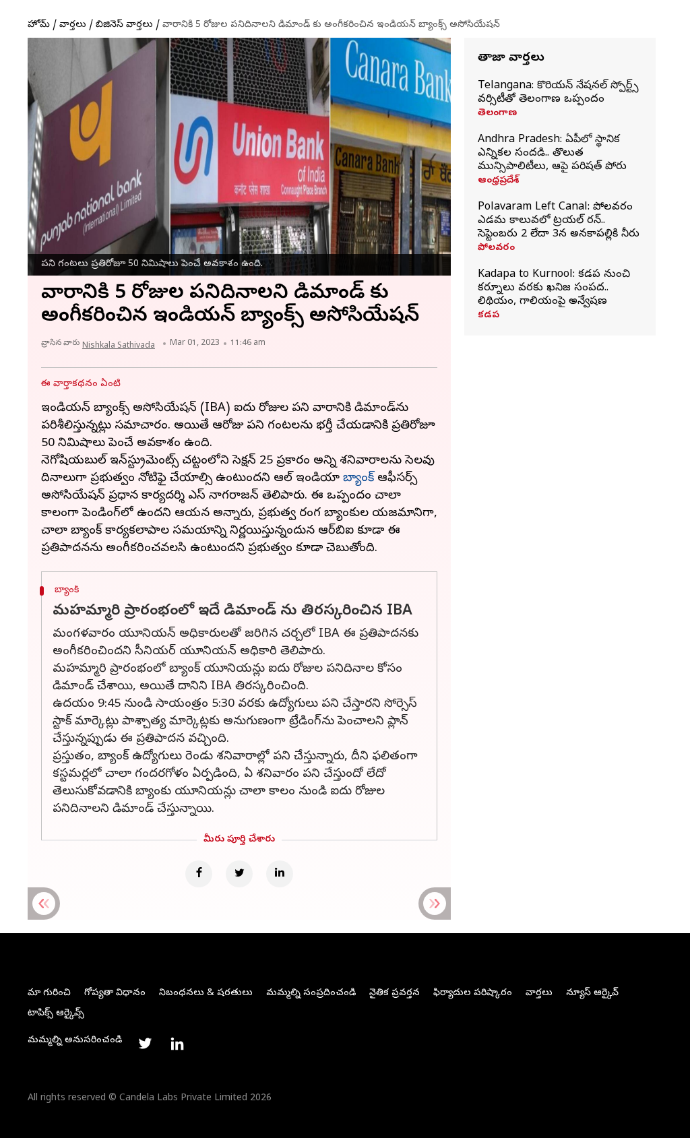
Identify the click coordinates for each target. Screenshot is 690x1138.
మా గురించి (49, 993)
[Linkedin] (279, 873)
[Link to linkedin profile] (177, 1043)
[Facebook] (198, 873)
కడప (488, 316)
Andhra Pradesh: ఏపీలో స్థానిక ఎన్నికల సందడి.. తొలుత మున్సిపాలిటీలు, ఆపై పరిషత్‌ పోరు (552, 153)
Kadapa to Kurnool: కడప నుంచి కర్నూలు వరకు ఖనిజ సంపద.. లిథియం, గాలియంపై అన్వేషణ (554, 288)
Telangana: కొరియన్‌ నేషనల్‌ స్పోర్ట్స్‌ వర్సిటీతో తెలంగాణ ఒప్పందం (558, 93)
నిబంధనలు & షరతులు (206, 993)
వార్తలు (72, 25)
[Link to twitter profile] (145, 1043)
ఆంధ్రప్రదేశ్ (498, 181)
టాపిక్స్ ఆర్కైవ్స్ (56, 1013)
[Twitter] (239, 873)
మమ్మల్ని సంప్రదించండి (311, 993)
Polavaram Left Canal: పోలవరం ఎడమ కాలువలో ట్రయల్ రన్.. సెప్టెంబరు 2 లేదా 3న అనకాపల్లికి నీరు (558, 221)
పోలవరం (496, 249)
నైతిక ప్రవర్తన (394, 993)
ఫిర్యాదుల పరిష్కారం (472, 993)
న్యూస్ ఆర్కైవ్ (592, 993)
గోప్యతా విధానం (115, 993)
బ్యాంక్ (358, 478)
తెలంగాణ (497, 114)
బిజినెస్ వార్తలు (124, 25)
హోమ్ (39, 25)
